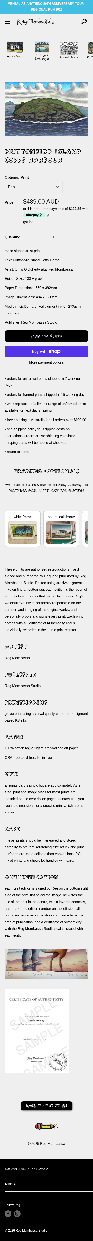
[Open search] (84, 21)
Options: (17, 177)
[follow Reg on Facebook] (8, 1213)
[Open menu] (7, 22)
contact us (66, 799)
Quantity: (12, 237)
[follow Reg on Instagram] (17, 1213)
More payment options (46, 362)
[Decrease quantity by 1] (28, 237)
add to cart (46, 336)
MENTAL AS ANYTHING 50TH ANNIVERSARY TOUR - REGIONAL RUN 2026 (47, 6)
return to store (18, 452)
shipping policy (25, 429)
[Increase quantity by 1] (54, 237)
